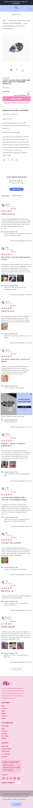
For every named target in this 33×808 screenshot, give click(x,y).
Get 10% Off (24, 406)
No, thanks (24, 409)
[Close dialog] (31, 394)
